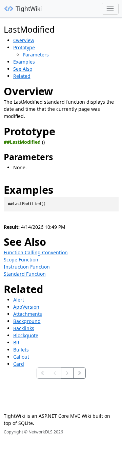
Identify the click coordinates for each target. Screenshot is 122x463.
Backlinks (23, 328)
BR (16, 342)
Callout (21, 357)
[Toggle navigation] (110, 9)
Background (27, 321)
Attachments (27, 314)
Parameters (36, 54)
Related (21, 76)
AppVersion (26, 307)
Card (18, 364)
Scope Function (21, 259)
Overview (23, 40)
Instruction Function (27, 266)
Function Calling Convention (36, 252)
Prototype (24, 47)
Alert (18, 299)
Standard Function (25, 274)
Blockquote (25, 335)
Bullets (21, 349)
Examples (24, 61)
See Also (22, 69)
